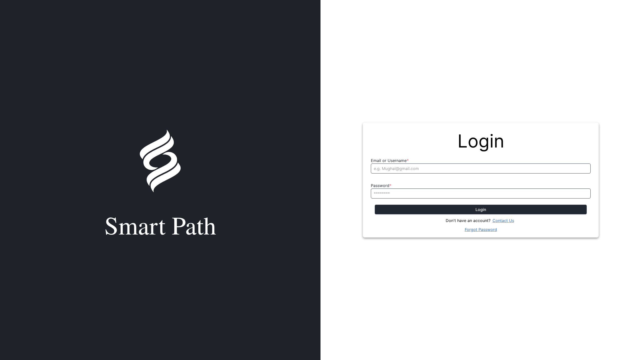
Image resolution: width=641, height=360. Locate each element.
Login (480, 209)
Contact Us (503, 220)
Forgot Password (481, 229)
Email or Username (390, 160)
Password (381, 185)
